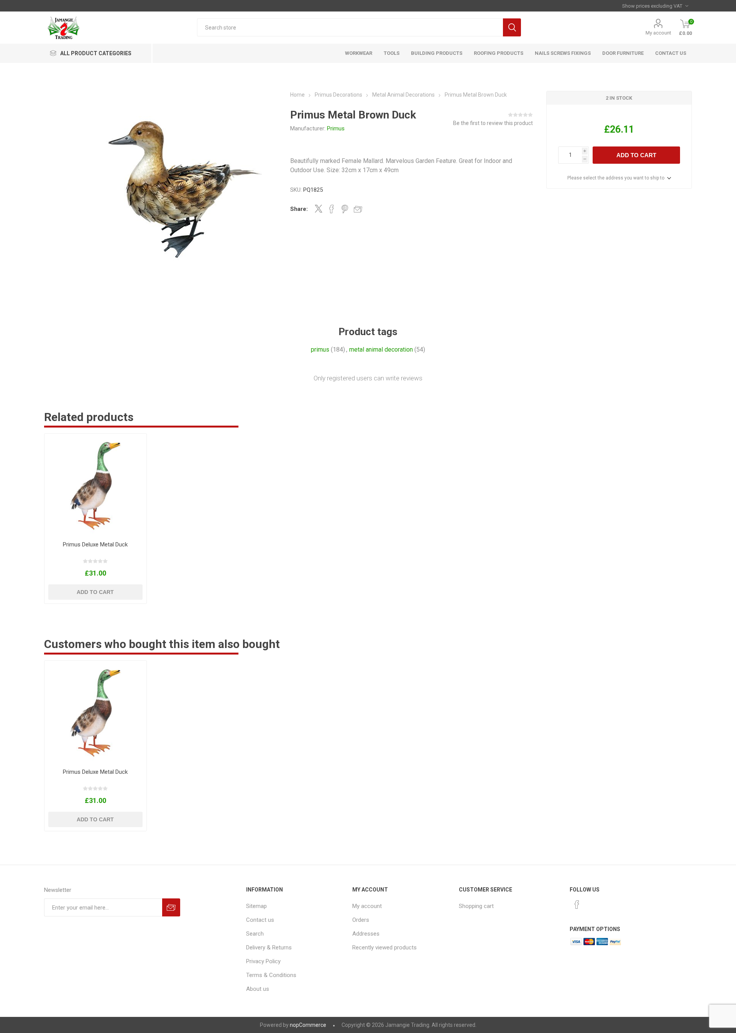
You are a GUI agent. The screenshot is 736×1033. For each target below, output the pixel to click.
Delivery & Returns (269, 947)
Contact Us (670, 53)
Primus (336, 128)
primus (320, 349)
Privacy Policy (263, 961)
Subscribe (171, 907)
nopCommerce (308, 1025)
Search (512, 27)
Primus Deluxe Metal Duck (95, 544)
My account (658, 33)
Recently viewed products (384, 947)
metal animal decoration (381, 349)
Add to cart (636, 155)
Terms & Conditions (271, 975)
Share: (299, 209)
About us (257, 988)
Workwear (358, 53)
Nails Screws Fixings (563, 53)
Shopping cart (476, 906)
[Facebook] (577, 904)
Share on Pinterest (345, 209)
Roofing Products (498, 53)
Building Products (436, 53)
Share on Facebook (331, 209)
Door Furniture (623, 53)
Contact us (260, 919)
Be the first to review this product (493, 123)
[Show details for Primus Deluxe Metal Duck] (95, 484)
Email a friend (358, 209)
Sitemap (256, 906)
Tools (391, 53)
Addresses (366, 933)
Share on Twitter (318, 208)
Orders (360, 919)
